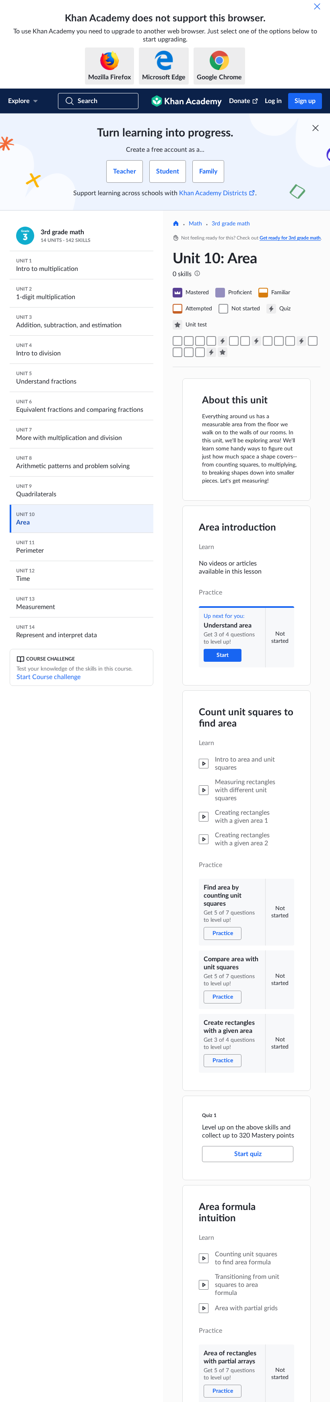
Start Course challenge (48, 677)
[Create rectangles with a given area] (211, 341)
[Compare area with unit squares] (200, 341)
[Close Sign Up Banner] (315, 128)
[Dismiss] (317, 6)
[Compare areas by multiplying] (290, 341)
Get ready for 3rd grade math (290, 237)
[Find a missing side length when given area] (279, 341)
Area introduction (237, 528)
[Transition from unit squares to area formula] (245, 341)
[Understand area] (177, 341)
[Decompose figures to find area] (200, 352)
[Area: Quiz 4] (211, 352)
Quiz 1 (209, 1115)
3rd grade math (231, 224)
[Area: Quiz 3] (301, 341)
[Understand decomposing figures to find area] (189, 352)
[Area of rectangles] (267, 341)
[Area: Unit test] (222, 352)
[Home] (176, 224)
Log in (273, 101)
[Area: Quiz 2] (256, 341)
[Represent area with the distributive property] (313, 341)
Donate (239, 101)
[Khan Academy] (186, 101)
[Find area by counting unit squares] (189, 341)
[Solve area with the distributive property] (177, 352)
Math (195, 224)
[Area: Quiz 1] (222, 341)
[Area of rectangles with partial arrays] (234, 341)
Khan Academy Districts (213, 193)
